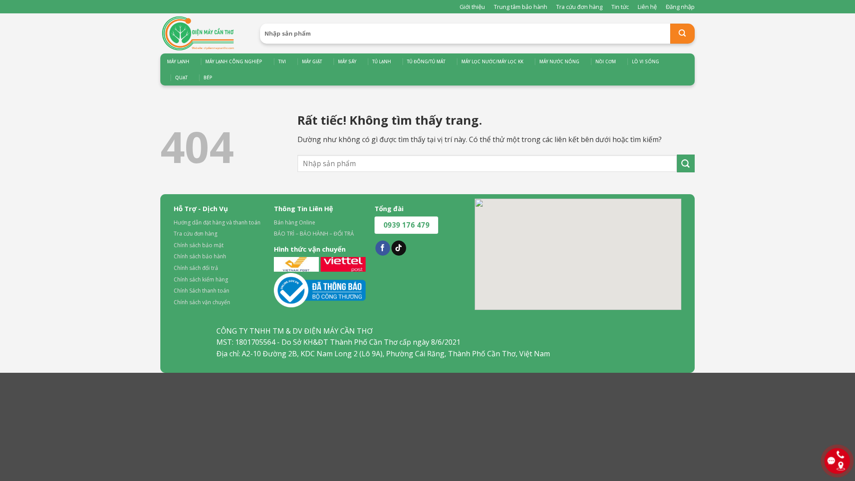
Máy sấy (347, 61)
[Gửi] (682, 34)
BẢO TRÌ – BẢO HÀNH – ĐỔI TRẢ (314, 233)
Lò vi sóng (645, 61)
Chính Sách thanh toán (201, 290)
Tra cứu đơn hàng (579, 7)
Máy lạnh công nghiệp (233, 61)
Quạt (181, 77)
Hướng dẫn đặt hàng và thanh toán (217, 222)
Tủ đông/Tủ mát (426, 61)
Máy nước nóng (559, 61)
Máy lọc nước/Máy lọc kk (492, 61)
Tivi (282, 61)
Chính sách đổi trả (196, 268)
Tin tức (620, 7)
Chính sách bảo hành (200, 256)
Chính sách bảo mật (199, 245)
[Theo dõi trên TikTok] (398, 248)
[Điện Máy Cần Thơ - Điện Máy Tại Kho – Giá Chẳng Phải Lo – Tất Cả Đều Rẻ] (203, 33)
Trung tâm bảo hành (520, 7)
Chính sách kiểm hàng (201, 279)
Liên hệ (647, 7)
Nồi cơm (605, 61)
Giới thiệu (472, 7)
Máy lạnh (178, 61)
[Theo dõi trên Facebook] (382, 248)
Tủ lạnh (381, 61)
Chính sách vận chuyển (202, 302)
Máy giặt (312, 61)
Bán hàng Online (294, 222)
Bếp (208, 77)
